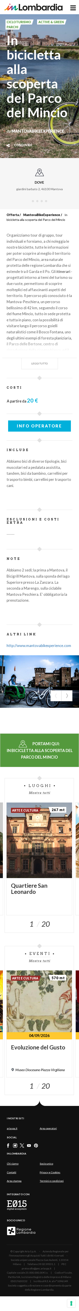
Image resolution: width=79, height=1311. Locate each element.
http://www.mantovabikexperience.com (39, 645)
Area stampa (14, 1181)
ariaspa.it (12, 1128)
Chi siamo (12, 1163)
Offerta (13, 215)
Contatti (11, 1172)
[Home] (33, 7)
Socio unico (46, 1163)
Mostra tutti (39, 792)
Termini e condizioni (52, 1181)
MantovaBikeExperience (41, 215)
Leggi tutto (39, 363)
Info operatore (39, 426)
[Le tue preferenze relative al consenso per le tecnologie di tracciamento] (71, 1303)
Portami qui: (40, 750)
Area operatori (48, 1128)
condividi (23, 145)
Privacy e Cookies (50, 1172)
